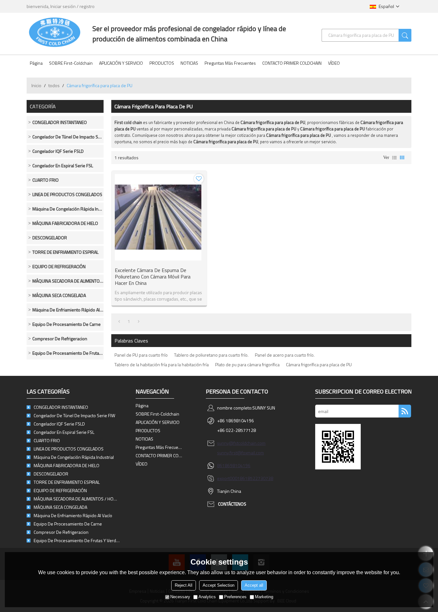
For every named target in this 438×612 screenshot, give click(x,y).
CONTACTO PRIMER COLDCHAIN (292, 63)
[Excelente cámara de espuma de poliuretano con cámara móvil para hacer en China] (159, 217)
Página (36, 63)
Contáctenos (232, 503)
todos (54, 85)
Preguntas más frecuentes (230, 63)
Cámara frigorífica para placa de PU (319, 364)
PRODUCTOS (161, 63)
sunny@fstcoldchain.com (241, 443)
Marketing (264, 596)
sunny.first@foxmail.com (240, 452)
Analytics (207, 596)
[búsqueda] (405, 35)
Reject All (183, 585)
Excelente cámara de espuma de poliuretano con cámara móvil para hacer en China (152, 276)
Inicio (36, 85)
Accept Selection (218, 585)
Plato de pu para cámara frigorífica (247, 364)
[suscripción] (405, 411)
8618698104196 (233, 465)
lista (394, 157)
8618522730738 (256, 478)
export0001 (228, 478)
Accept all (254, 585)
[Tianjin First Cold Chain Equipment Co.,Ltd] (55, 32)
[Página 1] (119, 321)
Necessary (180, 596)
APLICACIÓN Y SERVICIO (121, 63)
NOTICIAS (189, 63)
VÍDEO (334, 63)
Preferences (235, 596)
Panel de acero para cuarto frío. (285, 354)
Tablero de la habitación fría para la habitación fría (161, 364)
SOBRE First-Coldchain (71, 63)
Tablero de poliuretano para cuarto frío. (211, 354)
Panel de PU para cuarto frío (141, 354)
